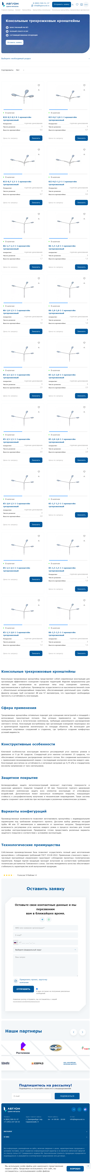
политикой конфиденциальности (26, 1001)
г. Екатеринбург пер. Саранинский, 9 (34, 1120)
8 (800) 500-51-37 (41, 3)
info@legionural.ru (41, 6)
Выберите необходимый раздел (16, 58)
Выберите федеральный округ (28, 950)
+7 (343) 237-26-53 (12, 1122)
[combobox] (15, 942)
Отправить (23, 989)
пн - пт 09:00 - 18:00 (56, 1119)
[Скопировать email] (32, 5)
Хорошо (75, 1168)
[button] (73, 1032)
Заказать (36, 138)
